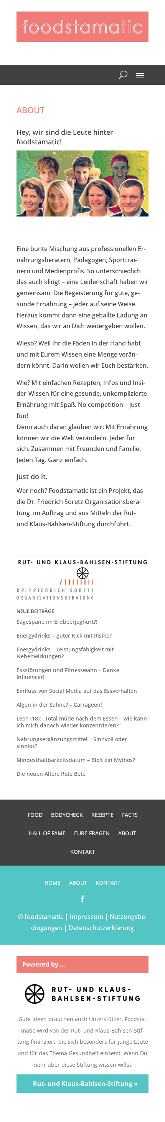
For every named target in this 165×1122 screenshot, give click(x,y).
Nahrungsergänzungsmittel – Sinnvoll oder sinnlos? (71, 742)
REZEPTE (102, 815)
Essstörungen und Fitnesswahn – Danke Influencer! (67, 673)
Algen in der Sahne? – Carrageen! (59, 704)
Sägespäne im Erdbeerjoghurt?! (56, 621)
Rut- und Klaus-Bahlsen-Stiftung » (85, 1083)
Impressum (86, 916)
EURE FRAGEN (92, 834)
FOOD (35, 815)
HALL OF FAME (47, 834)
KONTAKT (82, 852)
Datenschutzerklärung (101, 928)
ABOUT (127, 834)
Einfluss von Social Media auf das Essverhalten (76, 690)
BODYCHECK (67, 815)
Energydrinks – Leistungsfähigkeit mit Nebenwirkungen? (65, 653)
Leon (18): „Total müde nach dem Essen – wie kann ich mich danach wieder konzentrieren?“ (81, 722)
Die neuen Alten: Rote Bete (51, 773)
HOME (53, 883)
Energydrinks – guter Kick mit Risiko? (64, 635)
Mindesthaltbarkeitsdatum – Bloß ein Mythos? (75, 759)
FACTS (130, 815)
